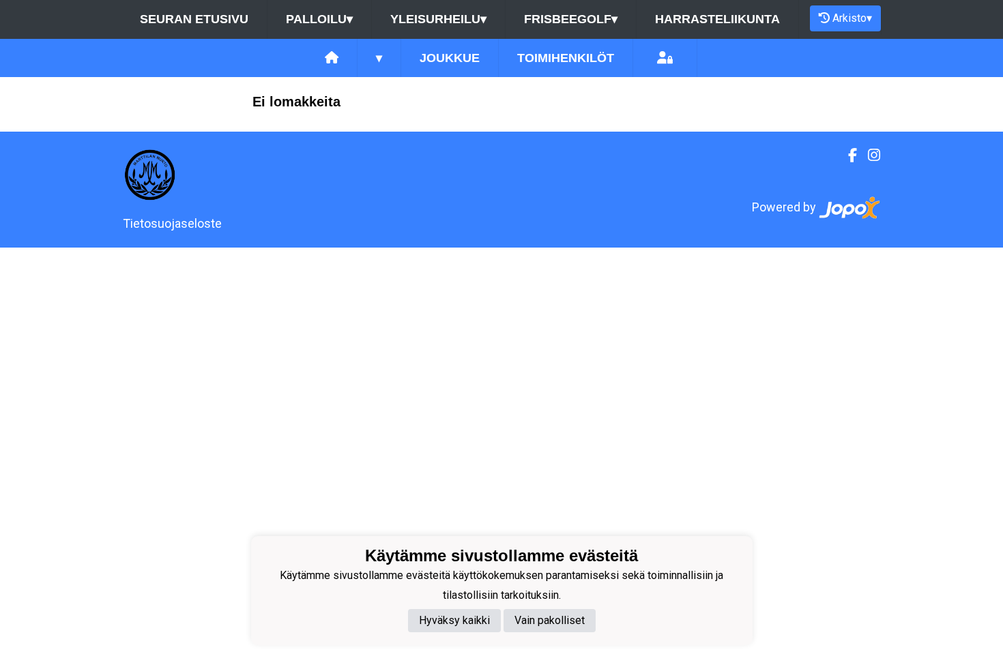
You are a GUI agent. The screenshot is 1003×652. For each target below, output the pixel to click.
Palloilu (319, 19)
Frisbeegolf (570, 19)
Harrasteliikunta (717, 19)
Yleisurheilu (438, 19)
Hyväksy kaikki (454, 620)
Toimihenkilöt (565, 58)
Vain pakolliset (549, 620)
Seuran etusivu (194, 19)
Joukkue (450, 58)
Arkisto (852, 18)
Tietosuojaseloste (172, 223)
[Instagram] (868, 155)
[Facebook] (847, 155)
